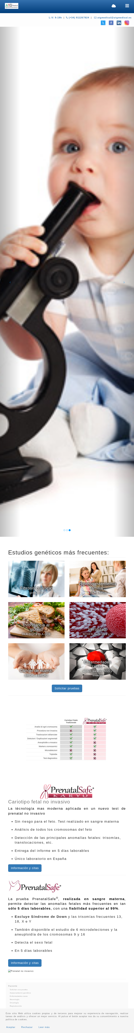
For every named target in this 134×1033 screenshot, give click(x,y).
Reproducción (16, 1006)
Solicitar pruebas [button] (67, 688)
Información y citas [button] (25, 868)
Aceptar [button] (10, 1027)
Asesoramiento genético (20, 993)
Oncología (14, 1003)
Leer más (44, 1027)
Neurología (14, 999)
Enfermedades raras (18, 996)
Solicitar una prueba (19, 989)
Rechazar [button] (27, 1027)
